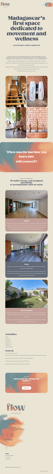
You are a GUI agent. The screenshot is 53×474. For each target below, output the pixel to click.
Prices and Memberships (10, 445)
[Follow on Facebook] (7, 435)
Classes (6, 443)
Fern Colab (45, 471)
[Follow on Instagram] (12, 435)
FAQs (6, 448)
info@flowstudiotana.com (17, 424)
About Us (7, 441)
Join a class (47, 4)
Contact (6, 447)
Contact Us (26, 388)
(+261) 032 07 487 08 (15, 420)
